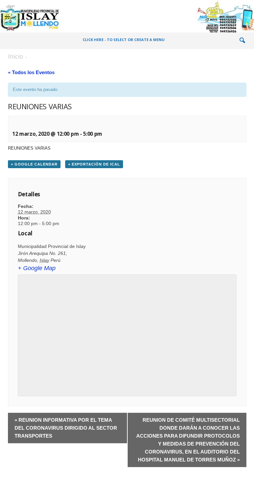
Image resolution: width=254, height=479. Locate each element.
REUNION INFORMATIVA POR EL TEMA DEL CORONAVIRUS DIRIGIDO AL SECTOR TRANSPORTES (66, 428)
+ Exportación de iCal (94, 164)
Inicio (15, 56)
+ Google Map (37, 268)
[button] (242, 40)
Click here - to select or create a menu (124, 39)
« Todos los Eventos (31, 72)
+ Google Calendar (34, 164)
